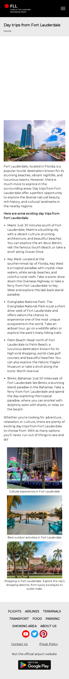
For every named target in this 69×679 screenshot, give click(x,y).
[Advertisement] (34, 76)
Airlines (32, 611)
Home (7, 30)
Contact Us (19, 644)
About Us (48, 626)
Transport (19, 618)
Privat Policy (48, 644)
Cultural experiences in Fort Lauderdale (34, 491)
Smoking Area (24, 626)
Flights (14, 611)
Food (37, 618)
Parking (53, 618)
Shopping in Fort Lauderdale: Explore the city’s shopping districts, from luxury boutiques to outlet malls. (34, 584)
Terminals (52, 611)
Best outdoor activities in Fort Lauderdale (34, 537)
